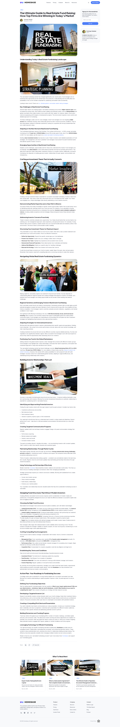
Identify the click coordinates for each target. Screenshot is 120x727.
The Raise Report (91, 707)
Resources (74, 2)
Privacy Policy (93, 721)
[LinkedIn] (21, 713)
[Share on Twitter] (29, 645)
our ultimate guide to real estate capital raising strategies (53, 103)
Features (48, 2)
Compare (60, 2)
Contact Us (72, 712)
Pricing (54, 2)
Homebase (32, 468)
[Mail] (31, 713)
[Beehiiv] (28, 713)
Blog (88, 709)
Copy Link (36, 645)
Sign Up (90, 23)
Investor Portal (56, 712)
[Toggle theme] (89, 2)
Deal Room (55, 709)
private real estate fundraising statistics (53, 135)
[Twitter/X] (34, 713)
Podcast (88, 712)
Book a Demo (95, 2)
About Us (67, 2)
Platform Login (90, 704)
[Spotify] (24, 713)
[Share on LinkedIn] (25, 645)
